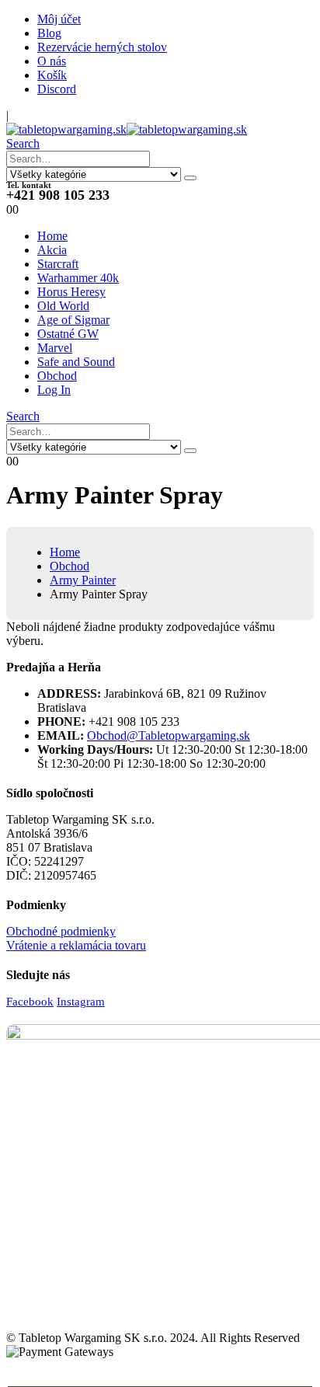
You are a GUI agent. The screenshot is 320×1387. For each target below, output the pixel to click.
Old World (63, 305)
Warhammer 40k (78, 277)
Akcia (52, 249)
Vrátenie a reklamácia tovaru (76, 945)
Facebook (30, 1001)
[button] (23, 143)
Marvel (54, 347)
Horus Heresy (71, 291)
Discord (56, 89)
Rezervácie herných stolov (102, 47)
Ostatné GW (68, 333)
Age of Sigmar (73, 319)
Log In (54, 389)
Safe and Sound (76, 361)
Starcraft (57, 263)
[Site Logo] (126, 129)
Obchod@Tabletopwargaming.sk (168, 735)
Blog (49, 33)
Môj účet (59, 19)
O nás (51, 61)
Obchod (57, 375)
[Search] (190, 178)
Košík (52, 75)
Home (52, 235)
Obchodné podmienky (61, 931)
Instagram (81, 1001)
